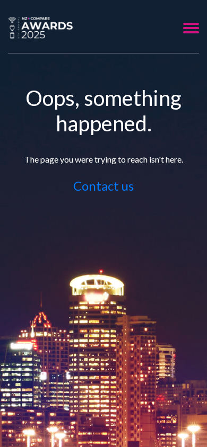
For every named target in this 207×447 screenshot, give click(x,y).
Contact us (103, 185)
